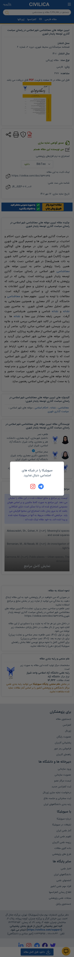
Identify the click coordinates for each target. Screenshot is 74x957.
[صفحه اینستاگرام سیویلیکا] (33, 486)
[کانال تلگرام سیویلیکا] (41, 486)
